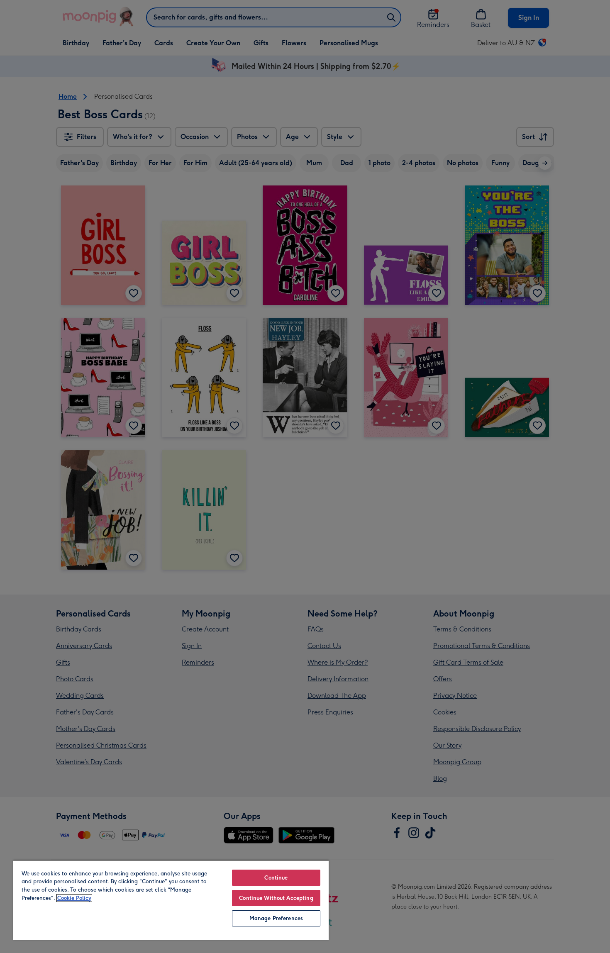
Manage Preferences (276, 918)
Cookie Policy (74, 898)
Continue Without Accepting (276, 898)
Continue (276, 878)
